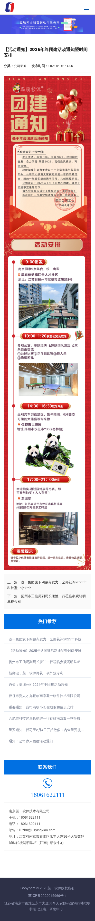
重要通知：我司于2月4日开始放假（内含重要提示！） (50, 729)
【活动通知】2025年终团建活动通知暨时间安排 (45, 650)
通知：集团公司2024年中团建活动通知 (38, 684)
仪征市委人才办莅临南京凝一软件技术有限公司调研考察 (51, 695)
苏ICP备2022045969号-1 (47, 895)
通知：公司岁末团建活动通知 (31, 740)
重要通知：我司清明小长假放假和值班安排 (41, 707)
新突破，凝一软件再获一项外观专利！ (38, 672)
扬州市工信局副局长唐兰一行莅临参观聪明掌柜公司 (48, 661)
